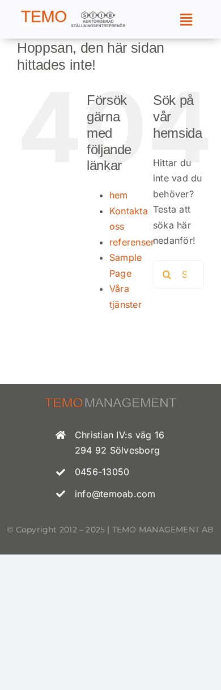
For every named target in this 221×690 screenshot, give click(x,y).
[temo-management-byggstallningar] (73, 13)
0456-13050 (102, 471)
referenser (131, 242)
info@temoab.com (115, 493)
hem (118, 195)
